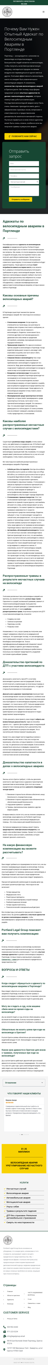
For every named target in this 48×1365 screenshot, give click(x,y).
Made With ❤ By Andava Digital (24, 1363)
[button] (42, 1083)
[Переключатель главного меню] (43, 12)
